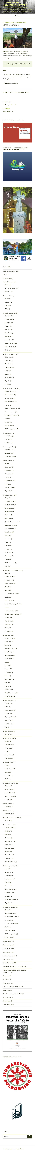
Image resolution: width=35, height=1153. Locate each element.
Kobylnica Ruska (10, 913)
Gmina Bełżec (7, 296)
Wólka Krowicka (10, 563)
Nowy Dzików (9, 793)
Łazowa (7, 597)
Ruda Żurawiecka (10, 611)
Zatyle (7, 628)
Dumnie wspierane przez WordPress (13, 1149)
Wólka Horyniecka (10, 429)
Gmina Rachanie (8, 731)
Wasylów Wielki (10, 862)
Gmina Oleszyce (11, 92)
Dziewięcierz (9, 398)
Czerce (7, 765)
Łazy (6, 751)
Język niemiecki (8, 941)
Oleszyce (8, 713)
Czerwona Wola (10, 769)
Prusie (7, 418)
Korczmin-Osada (10, 841)
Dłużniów (8, 364)
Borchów (7, 703)
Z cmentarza (6, 1001)
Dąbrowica (8, 453)
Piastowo (8, 546)
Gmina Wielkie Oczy (9, 907)
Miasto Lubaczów (8, 963)
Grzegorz (23, 22)
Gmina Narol (6, 635)
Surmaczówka (9, 892)
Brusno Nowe (9, 391)
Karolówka (8, 518)
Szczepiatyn (8, 855)
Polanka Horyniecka (11, 415)
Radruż (7, 422)
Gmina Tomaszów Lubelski (11, 818)
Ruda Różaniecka (10, 693)
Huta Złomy (8, 652)
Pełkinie (7, 439)
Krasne (7, 285)
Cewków (7, 786)
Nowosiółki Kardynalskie (12, 604)
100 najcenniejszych (9, 271)
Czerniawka (8, 470)
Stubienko (8, 806)
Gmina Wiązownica (9, 866)
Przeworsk (6, 976)
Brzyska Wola (9, 450)
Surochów (8, 443)
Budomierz (8, 511)
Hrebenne (8, 580)
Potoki (7, 607)
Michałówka (8, 755)
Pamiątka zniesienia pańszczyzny (13, 966)
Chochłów (8, 360)
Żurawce (7, 631)
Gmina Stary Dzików (9, 783)
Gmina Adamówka (8, 282)
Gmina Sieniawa (8, 762)
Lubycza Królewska (11, 594)
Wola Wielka (9, 696)
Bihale (7, 910)
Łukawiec (8, 920)
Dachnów (8, 323)
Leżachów (8, 775)
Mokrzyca (8, 539)
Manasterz (8, 872)
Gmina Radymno (8, 738)
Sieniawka (8, 552)
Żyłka (6, 309)
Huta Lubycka (9, 583)
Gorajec (7, 329)
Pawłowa (7, 291)
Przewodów (8, 377)
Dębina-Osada (9, 827)
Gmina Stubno (7, 804)
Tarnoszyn (8, 858)
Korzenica (8, 474)
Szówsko (7, 896)
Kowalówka (8, 333)
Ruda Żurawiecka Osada (12, 614)
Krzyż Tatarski (7, 959)
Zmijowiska (8, 937)
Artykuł (5, 275)
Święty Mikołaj (7, 983)
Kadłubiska (8, 659)
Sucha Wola (8, 724)
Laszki (7, 477)
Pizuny (7, 682)
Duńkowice (8, 744)
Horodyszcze (9, 367)
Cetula (7, 869)
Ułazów (7, 799)
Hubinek (7, 834)
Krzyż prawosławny (9, 956)
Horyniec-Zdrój (9, 401)
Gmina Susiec (7, 811)
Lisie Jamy (8, 532)
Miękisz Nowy (9, 480)
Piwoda (7, 882)
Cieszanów (8, 319)
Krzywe (7, 405)
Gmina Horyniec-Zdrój (10, 388)
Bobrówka (8, 463)
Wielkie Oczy (9, 930)
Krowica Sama (9, 528)
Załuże (7, 566)
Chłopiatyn (8, 357)
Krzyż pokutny (7, 952)
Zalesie (7, 727)
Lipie (6, 662)
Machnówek (9, 848)
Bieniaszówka (9, 638)
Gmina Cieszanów (8, 313)
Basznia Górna (9, 505)
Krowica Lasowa (10, 525)
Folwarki (7, 326)
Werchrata (8, 425)
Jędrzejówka (9, 655)
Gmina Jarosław (8, 433)
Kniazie (7, 587)
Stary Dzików (9, 796)
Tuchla (7, 484)
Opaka (7, 542)
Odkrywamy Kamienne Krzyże (15, 3)
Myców (7, 374)
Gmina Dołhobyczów (9, 354)
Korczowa (8, 748)
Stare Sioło (8, 720)
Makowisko (8, 436)
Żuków (7, 350)
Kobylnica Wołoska (11, 917)
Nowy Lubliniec (10, 343)
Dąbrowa (7, 515)
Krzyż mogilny (7, 948)
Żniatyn (7, 384)
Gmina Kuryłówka (8, 447)
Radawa (7, 886)
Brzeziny (7, 302)
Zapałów (7, 903)
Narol (6, 676)
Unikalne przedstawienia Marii (12, 994)
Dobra (7, 772)
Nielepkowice (9, 879)
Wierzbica (8, 624)
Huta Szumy (8, 813)
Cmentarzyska (7, 278)
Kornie (7, 590)
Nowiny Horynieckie (11, 408)
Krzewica (8, 845)
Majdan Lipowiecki (11, 923)
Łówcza (7, 669)
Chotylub (8, 316)
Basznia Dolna (9, 501)
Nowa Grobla (9, 710)
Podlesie (7, 549)
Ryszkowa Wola (10, 889)
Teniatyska (8, 621)
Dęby (6, 573)
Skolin (7, 927)
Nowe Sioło (8, 340)
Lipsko (7, 665)
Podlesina (8, 689)
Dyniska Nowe (9, 576)
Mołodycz (8, 875)
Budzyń (7, 741)
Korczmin (8, 838)
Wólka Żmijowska (10, 934)
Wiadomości (7, 997)
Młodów (7, 535)
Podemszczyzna (10, 412)
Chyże (7, 305)
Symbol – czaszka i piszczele (11, 987)
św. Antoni (6, 979)
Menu (18, 16)
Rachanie (8, 734)
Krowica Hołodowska (11, 522)
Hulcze (7, 371)
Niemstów (8, 336)
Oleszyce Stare (23, 92)
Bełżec (7, 298)
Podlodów (8, 851)
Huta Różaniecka (10, 648)
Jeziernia (7, 820)
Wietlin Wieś (9, 487)
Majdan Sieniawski (11, 288)
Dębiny (7, 645)
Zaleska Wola (9, 758)
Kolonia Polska (9, 456)
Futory (7, 707)
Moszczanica (9, 789)
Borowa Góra (9, 508)
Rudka (7, 779)
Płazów (7, 686)
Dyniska (7, 831)
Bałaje (7, 498)
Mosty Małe (8, 600)
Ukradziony (6, 990)
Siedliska (8, 617)
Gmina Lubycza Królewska (11, 570)
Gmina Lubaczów (8, 495)
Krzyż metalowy (8, 945)
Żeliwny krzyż (7, 1004)
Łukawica (8, 672)
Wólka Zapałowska (11, 899)
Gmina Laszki (7, 461)
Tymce (7, 559)
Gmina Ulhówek (8, 825)
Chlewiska (8, 641)
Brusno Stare (9, 395)
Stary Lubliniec (9, 346)
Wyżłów (7, 381)
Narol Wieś (8, 679)
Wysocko (8, 491)
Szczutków (8, 556)
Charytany (8, 467)
